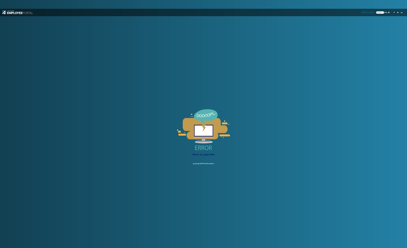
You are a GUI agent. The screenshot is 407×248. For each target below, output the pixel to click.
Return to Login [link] (367, 12)
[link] (17, 12)
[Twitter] (398, 12)
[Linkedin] (401, 12)
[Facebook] (394, 12)
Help (387, 12)
